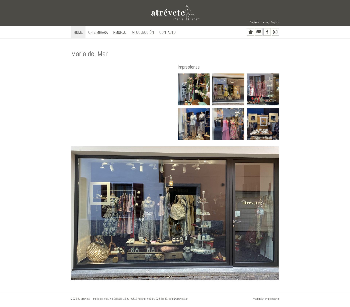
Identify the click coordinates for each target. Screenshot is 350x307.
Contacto (167, 32)
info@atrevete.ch (178, 299)
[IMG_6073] (228, 89)
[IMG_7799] (263, 89)
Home (78, 32)
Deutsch (254, 22)
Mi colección (143, 32)
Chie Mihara (98, 32)
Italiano (265, 22)
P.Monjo (119, 32)
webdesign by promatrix (266, 299)
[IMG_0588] (263, 124)
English (275, 22)
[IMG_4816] (228, 124)
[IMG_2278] (194, 124)
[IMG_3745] (194, 89)
